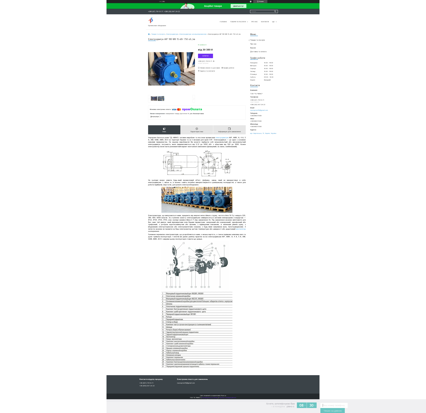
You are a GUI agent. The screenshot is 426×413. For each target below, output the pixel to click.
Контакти (265, 22)
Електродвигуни (172, 34)
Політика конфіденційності (227, 398)
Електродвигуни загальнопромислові (193, 34)
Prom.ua (223, 396)
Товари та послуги (238, 22)
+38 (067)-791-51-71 (146, 383)
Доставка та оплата (258, 51)
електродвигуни (222, 137)
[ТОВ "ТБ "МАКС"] (150, 20)
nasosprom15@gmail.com (259, 110)
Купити (205, 56)
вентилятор (241, 229)
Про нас (254, 22)
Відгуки (253, 48)
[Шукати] (275, 11)
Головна (223, 22)
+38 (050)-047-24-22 (147, 386)
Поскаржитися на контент (210, 398)
